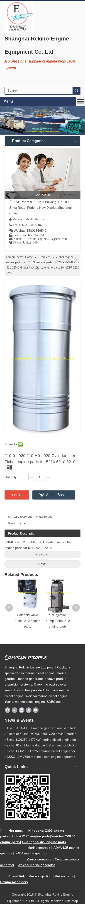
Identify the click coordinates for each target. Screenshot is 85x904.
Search (76, 90)
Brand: (12, 523)
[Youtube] (36, 710)
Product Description (22, 533)
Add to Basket (57, 495)
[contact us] (42, 173)
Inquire (16, 495)
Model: (13, 517)
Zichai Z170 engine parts (31, 836)
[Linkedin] (21, 710)
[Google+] (14, 710)
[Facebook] (7, 710)
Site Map (71, 901)
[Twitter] (29, 710)
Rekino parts (64, 876)
